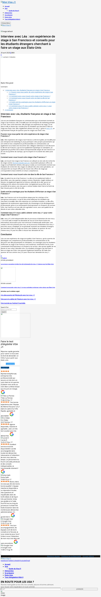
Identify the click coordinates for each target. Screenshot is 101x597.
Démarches (8, 13)
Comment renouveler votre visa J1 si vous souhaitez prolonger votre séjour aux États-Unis (28, 287)
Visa (6, 8)
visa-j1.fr (49, 128)
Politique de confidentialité (71, 556)
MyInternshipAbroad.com (21, 163)
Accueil (7, 6)
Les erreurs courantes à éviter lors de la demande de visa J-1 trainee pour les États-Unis (27, 264)
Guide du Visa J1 (14, 11)
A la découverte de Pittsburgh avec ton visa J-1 (18, 295)
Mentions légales (53, 556)
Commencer (10, 364)
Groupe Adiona (88, 556)
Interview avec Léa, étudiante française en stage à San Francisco (27, 90)
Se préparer (9, 15)
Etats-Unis (8, 17)
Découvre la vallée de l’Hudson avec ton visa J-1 (18, 299)
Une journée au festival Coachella (13, 303)
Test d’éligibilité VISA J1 (12, 19)
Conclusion (9, 110)
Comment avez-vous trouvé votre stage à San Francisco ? (29, 96)
